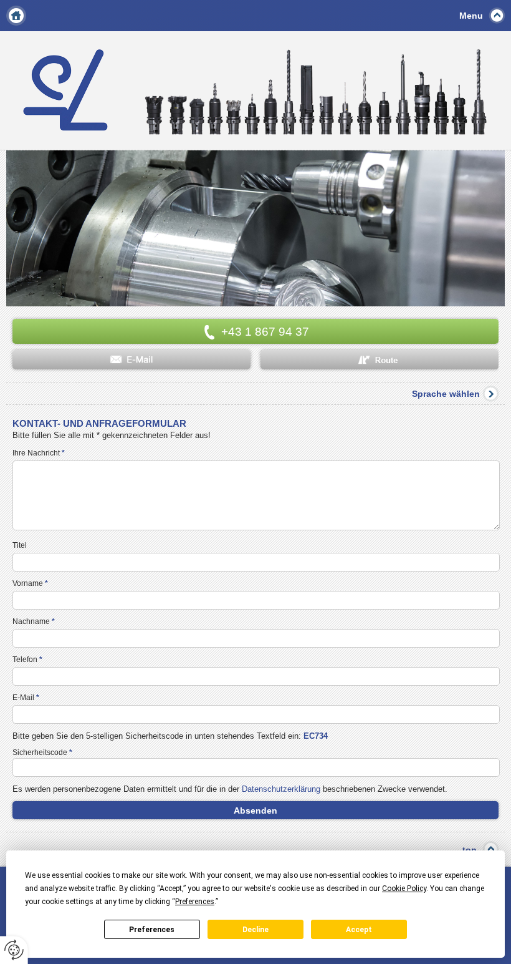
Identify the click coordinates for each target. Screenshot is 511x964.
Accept (359, 929)
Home (16, 16)
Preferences (151, 929)
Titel (19, 545)
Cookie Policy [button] (404, 888)
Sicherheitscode (42, 752)
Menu (471, 16)
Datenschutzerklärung (281, 789)
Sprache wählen (446, 394)
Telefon (27, 659)
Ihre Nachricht (38, 453)
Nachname (33, 621)
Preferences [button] (194, 901)
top (469, 850)
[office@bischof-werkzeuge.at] (131, 359)
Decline (255, 929)
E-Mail (25, 697)
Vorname (30, 583)
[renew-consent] (14, 950)
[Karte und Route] (379, 359)
